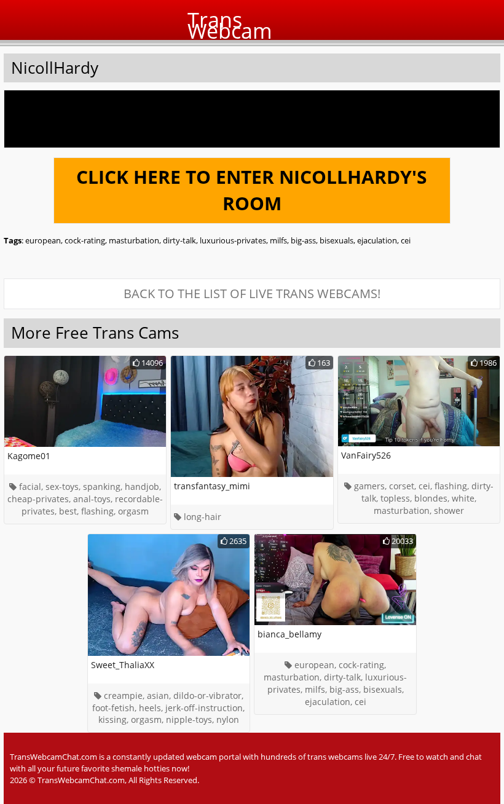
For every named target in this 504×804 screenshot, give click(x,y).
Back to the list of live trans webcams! (252, 293)
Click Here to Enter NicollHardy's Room (251, 190)
